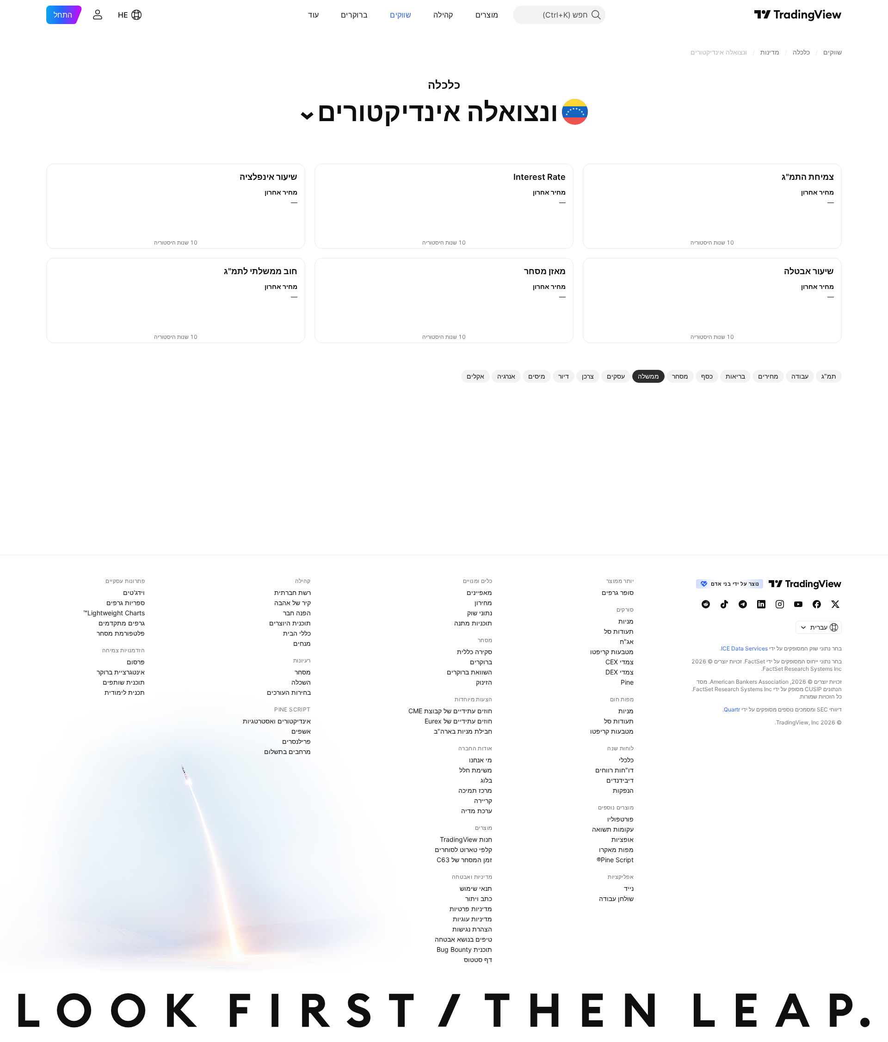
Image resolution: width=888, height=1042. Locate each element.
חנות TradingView (466, 839)
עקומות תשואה (613, 829)
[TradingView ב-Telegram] (742, 604)
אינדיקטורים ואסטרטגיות (277, 721)
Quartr (732, 709)
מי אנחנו (480, 760)
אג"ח (627, 641)
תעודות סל (619, 631)
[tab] (829, 376)
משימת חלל (475, 770)
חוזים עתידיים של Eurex (458, 721)
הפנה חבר (297, 613)
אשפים (301, 731)
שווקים (400, 14)
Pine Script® (615, 860)
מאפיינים (479, 592)
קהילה (443, 14)
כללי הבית (297, 633)
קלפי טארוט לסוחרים (463, 849)
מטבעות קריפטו (612, 652)
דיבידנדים (620, 780)
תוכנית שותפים (124, 682)
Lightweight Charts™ (114, 613)
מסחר (303, 672)
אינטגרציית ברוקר (121, 672)
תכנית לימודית (125, 692)
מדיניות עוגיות (472, 919)
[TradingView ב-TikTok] (724, 604)
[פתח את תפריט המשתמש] (97, 15)
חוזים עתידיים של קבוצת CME (450, 711)
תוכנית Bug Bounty (464, 949)
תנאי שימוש (476, 888)
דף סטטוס (478, 959)
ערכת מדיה (476, 811)
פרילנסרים (296, 741)
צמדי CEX (619, 662)
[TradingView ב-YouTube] (798, 604)
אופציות (622, 839)
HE (123, 14)
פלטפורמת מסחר (121, 633)
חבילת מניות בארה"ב (463, 731)
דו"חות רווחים (614, 770)
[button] (468, 15)
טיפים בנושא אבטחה (463, 939)
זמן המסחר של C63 (464, 860)
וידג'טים (134, 592)
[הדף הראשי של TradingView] (798, 14)
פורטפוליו (620, 819)
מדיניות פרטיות (471, 909)
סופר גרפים (618, 592)
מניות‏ (626, 621)
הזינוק (484, 682)
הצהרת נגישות (472, 929)
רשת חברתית (292, 592)
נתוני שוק (479, 613)
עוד (313, 14)
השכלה (301, 682)
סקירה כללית (474, 652)
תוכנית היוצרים (290, 623)
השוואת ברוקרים (469, 672)
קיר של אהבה (292, 603)
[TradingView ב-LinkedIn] (761, 604)
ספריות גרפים (125, 603)
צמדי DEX (619, 672)
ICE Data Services (744, 648)
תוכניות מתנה (473, 623)
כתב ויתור (478, 898)
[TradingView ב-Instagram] (779, 604)
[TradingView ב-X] (835, 604)
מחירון (483, 603)
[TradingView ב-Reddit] (705, 604)
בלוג (486, 780)
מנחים (302, 643)
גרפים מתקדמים (122, 623)
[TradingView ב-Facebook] (816, 604)
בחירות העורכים (289, 692)
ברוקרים (354, 14)
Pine (627, 682)
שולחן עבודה (616, 898)
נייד (629, 888)
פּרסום (136, 662)
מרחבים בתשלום (287, 751)
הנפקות (623, 790)
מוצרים (487, 14)
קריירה (483, 800)
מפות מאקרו (616, 849)
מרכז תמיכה (475, 790)
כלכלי (626, 760)
